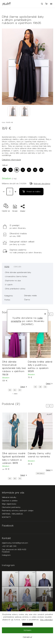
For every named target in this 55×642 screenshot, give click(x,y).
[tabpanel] (15, 357)
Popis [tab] (6, 267)
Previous (48, 406)
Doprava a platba (9, 500)
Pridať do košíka (33, 191)
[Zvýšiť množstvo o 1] (15, 192)
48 (9, 390)
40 (35, 387)
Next (52, 314)
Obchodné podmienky (11, 507)
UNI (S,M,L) (40, 473)
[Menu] (51, 3)
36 (45, 387)
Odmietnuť (27, 637)
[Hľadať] (42, 4)
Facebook (6, 552)
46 (14, 390)
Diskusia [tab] (17, 267)
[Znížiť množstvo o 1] (4, 192)
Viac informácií (46, 620)
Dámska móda (30, 295)
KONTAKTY (6, 517)
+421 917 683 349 (9, 546)
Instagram (6, 555)
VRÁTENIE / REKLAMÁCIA (12, 514)
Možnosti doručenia (42, 183)
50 (15, 478)
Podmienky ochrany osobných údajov (17, 510)
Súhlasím (27, 630)
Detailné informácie (11, 159)
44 (19, 390)
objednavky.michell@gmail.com (15, 543)
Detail (22, 387)
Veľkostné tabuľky (9, 497)
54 (9, 478)
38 (40, 387)
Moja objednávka (9, 504)
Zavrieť (46, 215)
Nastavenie (27, 624)
